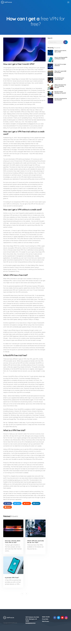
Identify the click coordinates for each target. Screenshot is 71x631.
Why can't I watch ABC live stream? (60, 71)
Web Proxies (45, 621)
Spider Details (46, 617)
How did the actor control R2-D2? (59, 78)
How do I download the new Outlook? (60, 99)
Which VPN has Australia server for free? (35, 541)
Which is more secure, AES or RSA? (60, 51)
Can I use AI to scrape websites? (60, 65)
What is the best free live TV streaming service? (60, 86)
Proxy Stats (45, 619)
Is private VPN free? (12, 577)
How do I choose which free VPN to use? (12, 541)
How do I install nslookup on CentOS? (60, 92)
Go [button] (65, 42)
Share (8, 503)
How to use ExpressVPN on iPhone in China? (60, 58)
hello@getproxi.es (30, 623)
